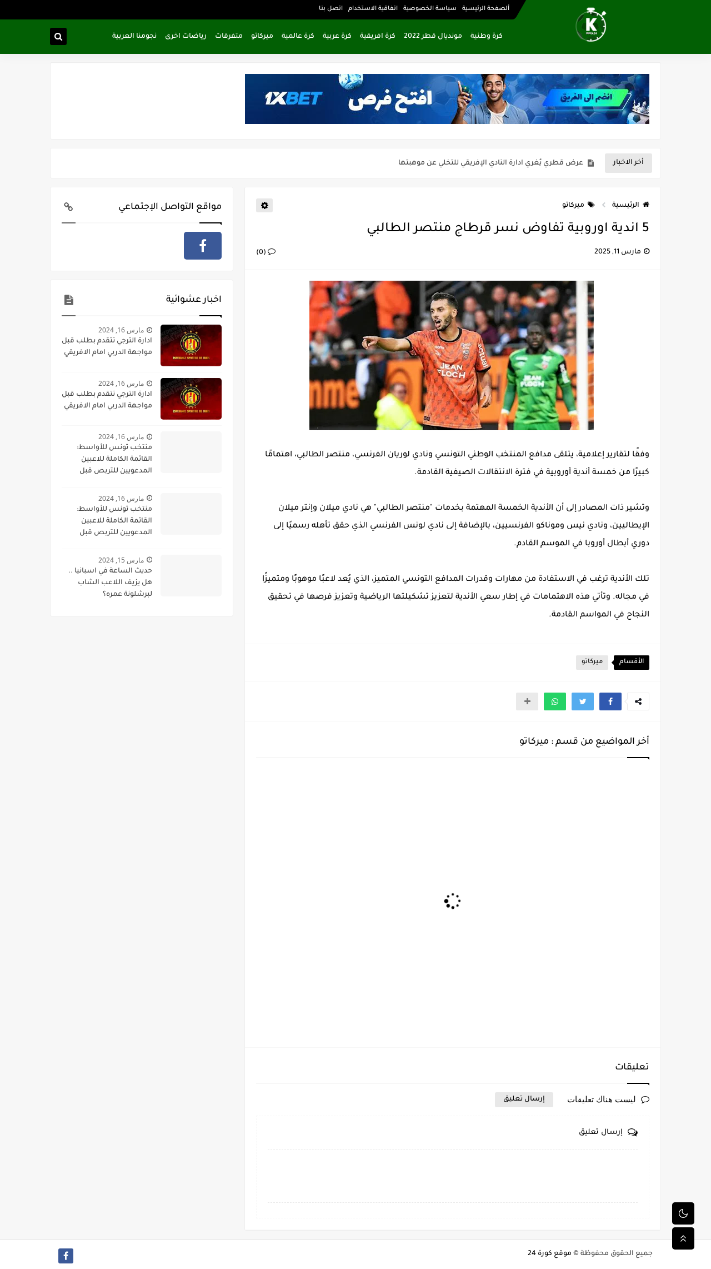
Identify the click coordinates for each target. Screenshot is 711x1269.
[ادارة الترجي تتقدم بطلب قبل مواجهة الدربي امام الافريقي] (191, 345)
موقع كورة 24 (550, 1254)
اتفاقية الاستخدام (373, 9)
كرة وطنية (486, 37)
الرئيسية (625, 206)
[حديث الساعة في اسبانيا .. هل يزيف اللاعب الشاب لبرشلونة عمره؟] (191, 575)
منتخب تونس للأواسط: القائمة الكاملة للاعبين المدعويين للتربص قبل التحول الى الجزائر (114, 460)
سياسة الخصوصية (430, 9)
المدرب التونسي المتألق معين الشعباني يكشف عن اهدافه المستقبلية (470, 163)
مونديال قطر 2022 (433, 37)
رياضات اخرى (186, 37)
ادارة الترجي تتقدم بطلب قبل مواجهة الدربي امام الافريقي (107, 347)
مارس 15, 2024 (121, 560)
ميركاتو (262, 37)
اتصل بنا (331, 9)
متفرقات (229, 37)
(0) (262, 253)
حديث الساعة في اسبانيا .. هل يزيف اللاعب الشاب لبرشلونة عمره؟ (110, 583)
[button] (610, 701)
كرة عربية (337, 37)
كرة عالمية (298, 37)
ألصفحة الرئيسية (485, 9)
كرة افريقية (377, 37)
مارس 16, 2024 (121, 330)
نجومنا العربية (134, 37)
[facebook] (203, 246)
